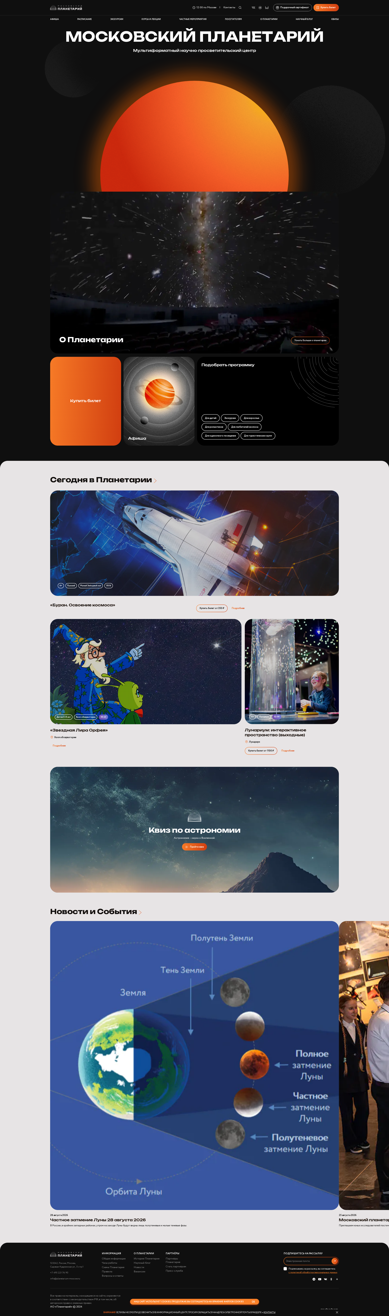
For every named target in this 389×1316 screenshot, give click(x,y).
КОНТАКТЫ (269, 1312)
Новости (139, 1267)
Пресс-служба (174, 1271)
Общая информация (114, 1259)
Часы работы (109, 1263)
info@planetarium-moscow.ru (65, 1278)
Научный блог (142, 1263)
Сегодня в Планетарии (101, 480)
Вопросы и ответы (112, 1276)
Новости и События (93, 911)
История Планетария (146, 1259)
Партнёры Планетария (173, 1260)
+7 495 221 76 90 (59, 1272)
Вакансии (139, 1272)
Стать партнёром (176, 1267)
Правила (107, 1272)
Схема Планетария (113, 1267)
